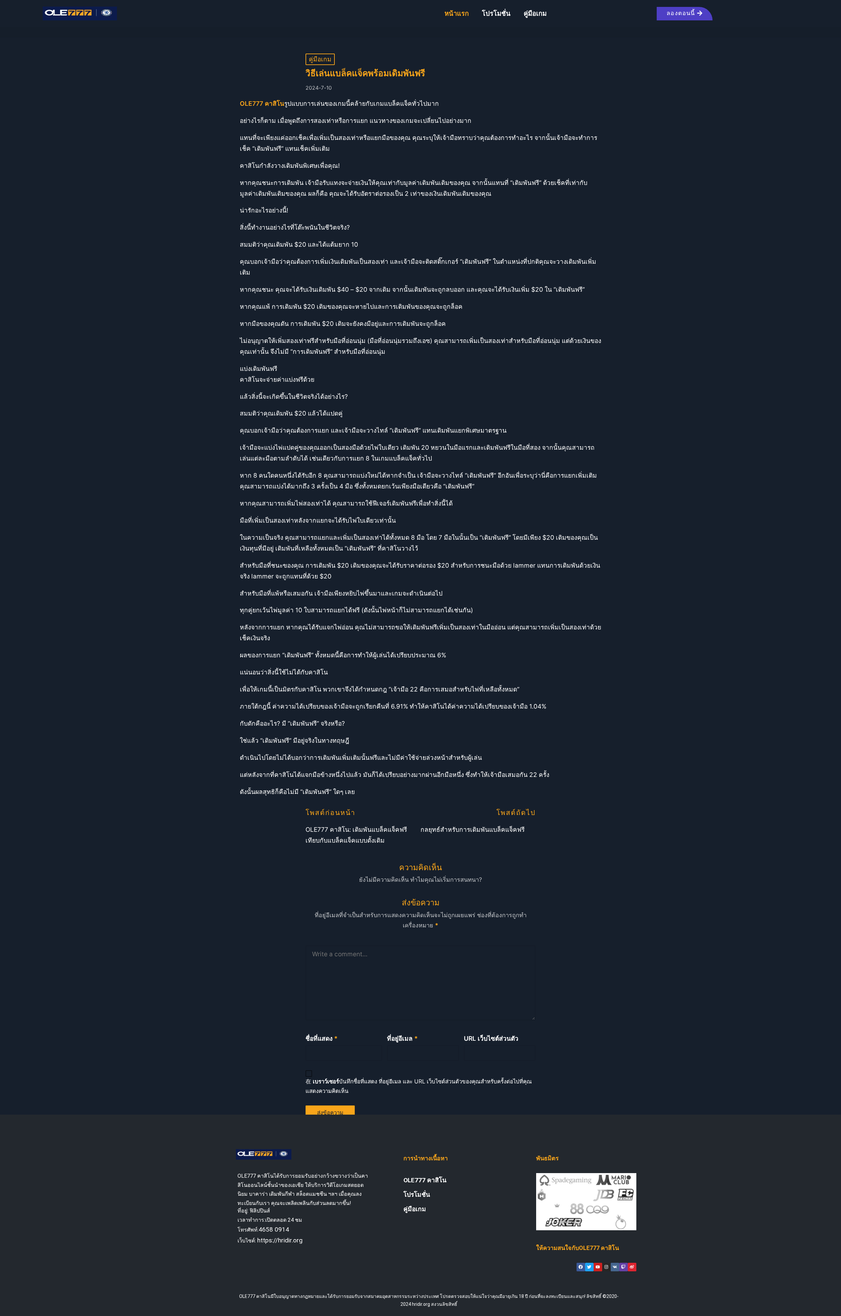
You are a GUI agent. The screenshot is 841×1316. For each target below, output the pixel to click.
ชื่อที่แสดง (322, 1038)
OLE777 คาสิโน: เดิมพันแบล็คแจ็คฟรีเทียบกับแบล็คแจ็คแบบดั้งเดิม (356, 835)
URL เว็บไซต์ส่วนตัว (491, 1038)
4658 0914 (274, 1229)
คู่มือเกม (535, 13)
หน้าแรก (456, 13)
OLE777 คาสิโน (424, 1180)
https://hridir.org (280, 1240)
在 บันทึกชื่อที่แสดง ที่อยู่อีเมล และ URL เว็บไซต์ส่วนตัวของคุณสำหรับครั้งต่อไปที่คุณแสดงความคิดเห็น (419, 1086)
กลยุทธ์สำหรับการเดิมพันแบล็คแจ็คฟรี (472, 829)
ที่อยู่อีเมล (402, 1038)
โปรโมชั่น (496, 13)
